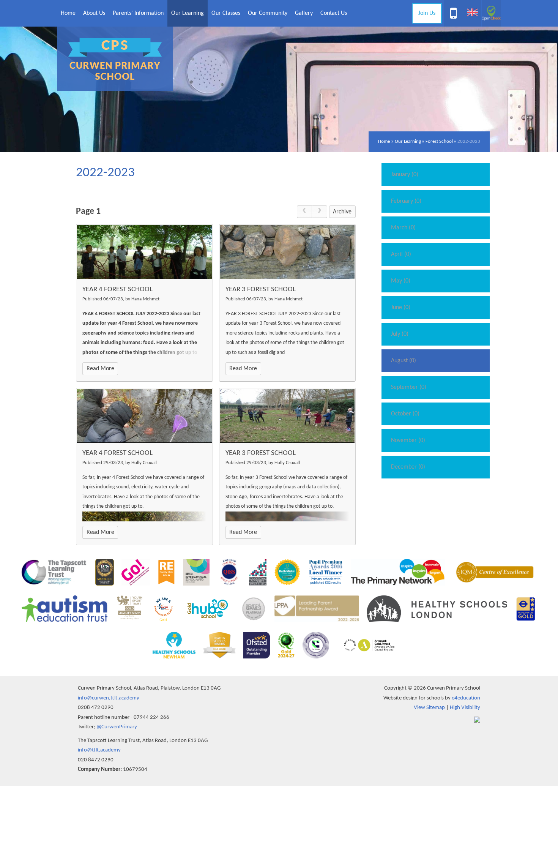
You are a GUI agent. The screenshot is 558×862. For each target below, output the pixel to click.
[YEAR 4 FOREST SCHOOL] (144, 252)
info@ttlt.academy (99, 750)
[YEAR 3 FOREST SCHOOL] (287, 252)
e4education (466, 698)
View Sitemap (429, 707)
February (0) (406, 201)
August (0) (403, 361)
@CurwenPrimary (116, 727)
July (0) (399, 334)
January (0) (404, 175)
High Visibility (465, 707)
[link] (304, 211)
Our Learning (408, 141)
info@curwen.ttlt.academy (108, 698)
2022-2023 (468, 141)
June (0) (400, 308)
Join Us (426, 13)
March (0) (403, 228)
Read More (100, 369)
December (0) (408, 467)
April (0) (401, 254)
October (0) (405, 414)
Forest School (439, 141)
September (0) (408, 387)
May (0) (400, 281)
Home (384, 141)
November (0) (408, 440)
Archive (342, 212)
